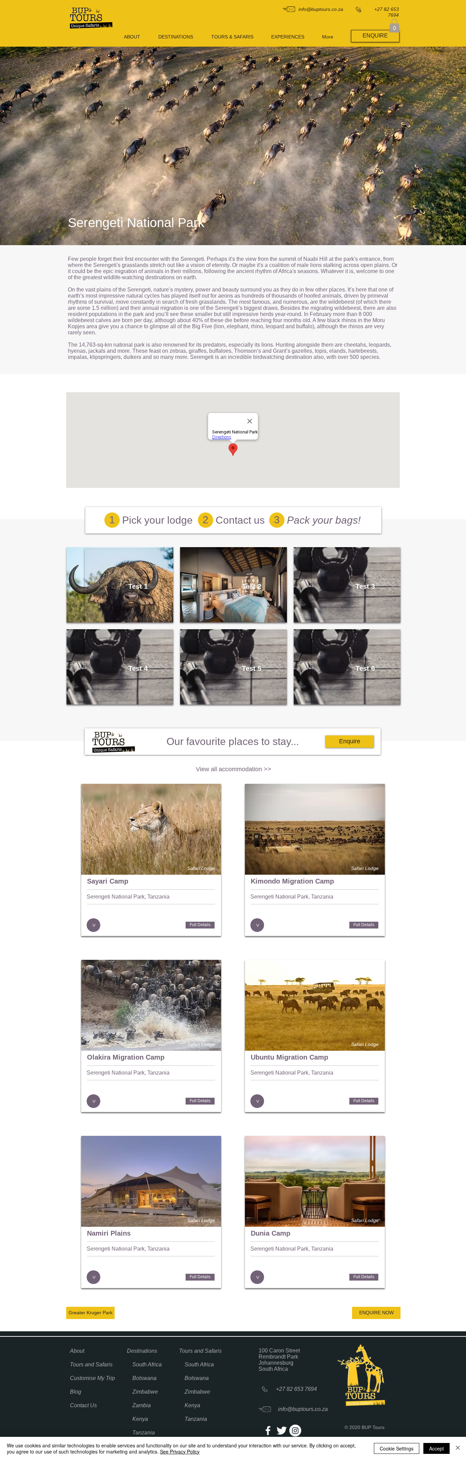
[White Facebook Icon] (268, 1431)
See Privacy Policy (180, 1451)
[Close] (458, 1448)
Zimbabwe (145, 1392)
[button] (394, 26)
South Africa (147, 1364)
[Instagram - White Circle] (295, 1431)
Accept (436, 1448)
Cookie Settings (396, 1448)
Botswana (144, 1378)
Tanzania (143, 1432)
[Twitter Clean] (282, 1431)
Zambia (141, 1405)
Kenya (140, 1419)
